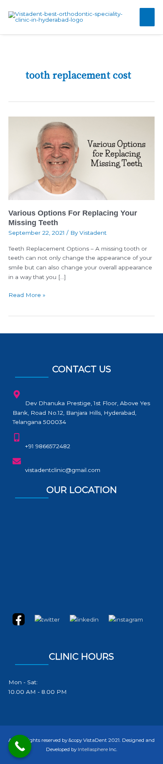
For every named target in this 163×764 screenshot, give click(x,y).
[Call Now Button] (19, 746)
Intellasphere (93, 749)
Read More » (27, 294)
